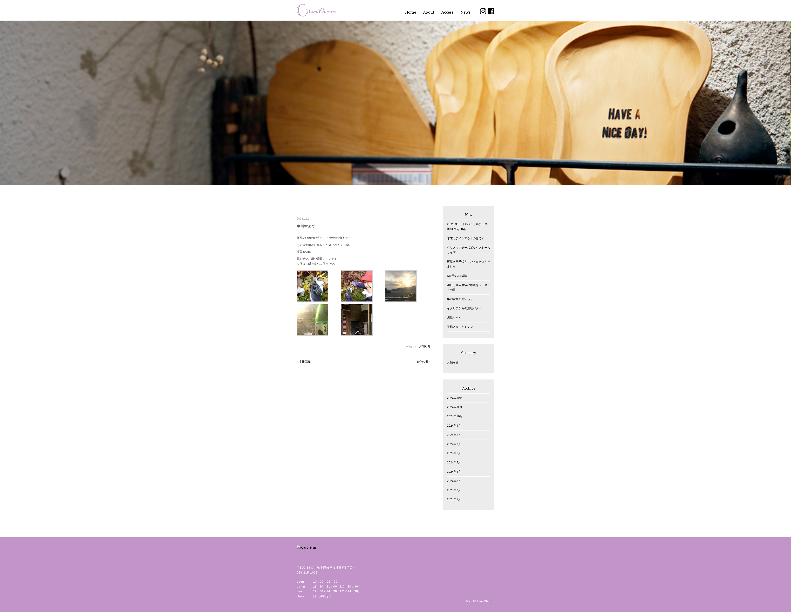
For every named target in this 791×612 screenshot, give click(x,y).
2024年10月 (455, 416)
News (465, 12)
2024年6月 (454, 453)
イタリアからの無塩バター (464, 308)
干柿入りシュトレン (460, 326)
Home (410, 12)
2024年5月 (454, 462)
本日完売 (305, 361)
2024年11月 (454, 407)
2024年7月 (454, 444)
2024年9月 (454, 425)
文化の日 (422, 361)
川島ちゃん (454, 317)
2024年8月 (454, 434)
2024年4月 (454, 471)
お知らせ (425, 346)
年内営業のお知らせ (460, 299)
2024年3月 (454, 481)
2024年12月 (455, 398)
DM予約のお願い (458, 275)
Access (447, 12)
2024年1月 (454, 499)
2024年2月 (454, 490)
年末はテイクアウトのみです (465, 238)
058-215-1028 (307, 572)
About (428, 12)
